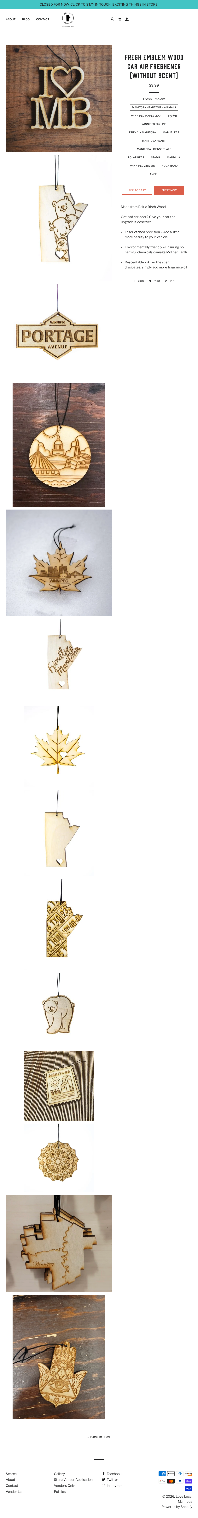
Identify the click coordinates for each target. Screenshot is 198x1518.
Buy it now (169, 190)
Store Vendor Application (73, 1480)
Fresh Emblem (154, 99)
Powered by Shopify (176, 1507)
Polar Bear (136, 157)
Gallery (59, 1474)
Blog (26, 19)
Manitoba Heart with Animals (154, 107)
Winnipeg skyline (154, 124)
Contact (42, 19)
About (10, 19)
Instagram (114, 1486)
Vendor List (15, 1492)
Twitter (112, 1480)
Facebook (114, 1474)
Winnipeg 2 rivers (142, 165)
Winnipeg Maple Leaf (146, 115)
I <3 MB (172, 115)
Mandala (173, 157)
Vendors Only (64, 1486)
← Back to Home (99, 1437)
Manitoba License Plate (154, 149)
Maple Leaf (171, 132)
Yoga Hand (170, 165)
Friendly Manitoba (142, 132)
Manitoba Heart (154, 140)
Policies (60, 1492)
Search (11, 1474)
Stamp (155, 157)
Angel (153, 174)
